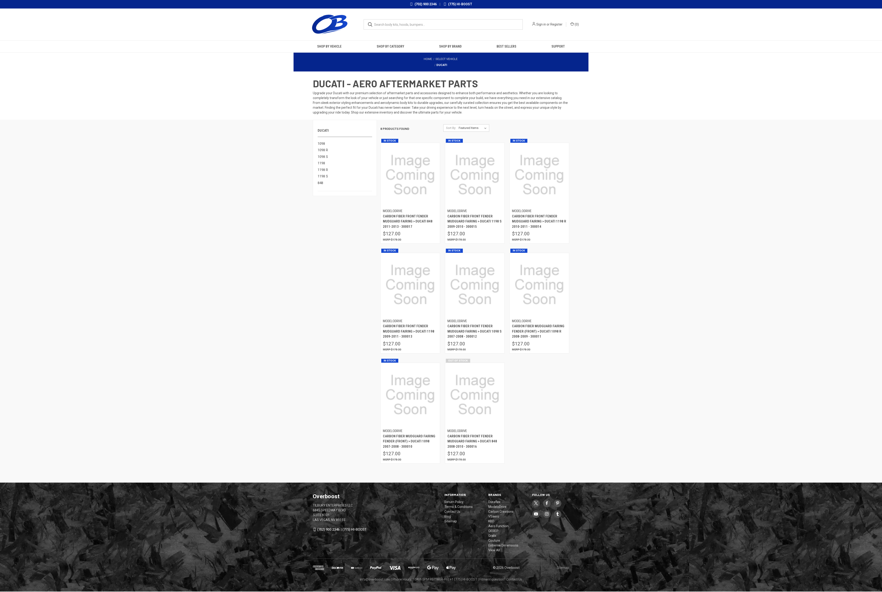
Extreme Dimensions (503, 545)
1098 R (323, 150)
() (576, 24)
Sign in (541, 24)
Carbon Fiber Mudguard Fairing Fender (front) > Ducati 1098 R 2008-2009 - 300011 (538, 331)
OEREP (493, 530)
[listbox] (473, 127)
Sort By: (451, 127)
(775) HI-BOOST (459, 4)
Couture (494, 540)
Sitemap (450, 521)
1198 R (323, 170)
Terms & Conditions (458, 506)
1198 (321, 163)
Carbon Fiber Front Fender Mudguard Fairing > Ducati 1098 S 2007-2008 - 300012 (474, 331)
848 (320, 183)
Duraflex (494, 501)
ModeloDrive (497, 506)
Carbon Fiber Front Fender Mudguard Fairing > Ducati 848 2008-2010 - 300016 (472, 441)
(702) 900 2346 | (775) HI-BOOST (342, 529)
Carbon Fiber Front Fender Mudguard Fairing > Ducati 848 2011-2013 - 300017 (408, 221)
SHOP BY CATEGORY (390, 46)
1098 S (323, 156)
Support (558, 46)
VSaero (493, 516)
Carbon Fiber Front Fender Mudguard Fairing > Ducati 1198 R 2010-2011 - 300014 (539, 221)
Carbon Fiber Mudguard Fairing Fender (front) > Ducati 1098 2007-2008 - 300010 (409, 441)
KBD (491, 521)
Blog (447, 516)
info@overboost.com (375, 579)
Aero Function (498, 525)
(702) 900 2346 (425, 4)
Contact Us (452, 511)
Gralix (492, 535)
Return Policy (454, 501)
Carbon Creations (501, 511)
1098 (321, 143)
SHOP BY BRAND (450, 46)
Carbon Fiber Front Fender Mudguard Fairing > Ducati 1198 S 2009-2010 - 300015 (474, 221)
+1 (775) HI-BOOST (463, 579)
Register (556, 24)
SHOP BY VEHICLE (329, 46)
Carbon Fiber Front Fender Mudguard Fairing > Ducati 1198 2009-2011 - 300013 (408, 331)
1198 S (323, 176)
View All (494, 550)
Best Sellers (506, 46)
